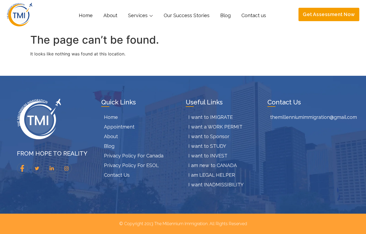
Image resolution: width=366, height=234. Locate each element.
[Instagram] (66, 168)
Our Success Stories (187, 15)
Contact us (253, 15)
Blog (225, 15)
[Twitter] (37, 168)
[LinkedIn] (51, 168)
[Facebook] (22, 168)
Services (138, 15)
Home (86, 15)
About (110, 15)
